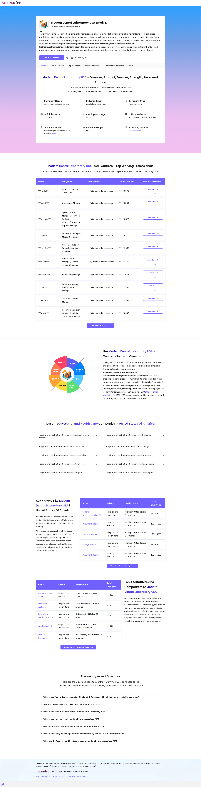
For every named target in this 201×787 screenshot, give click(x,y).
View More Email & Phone (100, 326)
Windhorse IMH (45, 626)
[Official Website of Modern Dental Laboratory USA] (67, 58)
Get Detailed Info (135, 130)
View (153, 189)
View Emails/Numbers (51, 58)
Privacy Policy (41, 776)
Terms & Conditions (76, 776)
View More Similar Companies (123, 566)
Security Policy (58, 776)
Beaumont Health (90, 524)
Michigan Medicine (90, 544)
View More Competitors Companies (78, 647)
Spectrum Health (90, 534)
